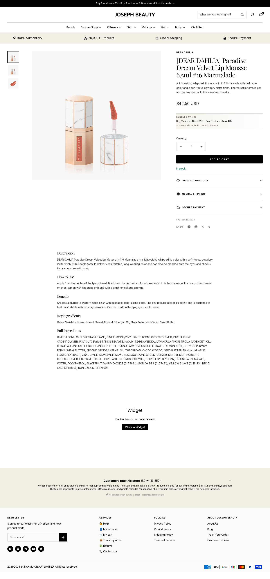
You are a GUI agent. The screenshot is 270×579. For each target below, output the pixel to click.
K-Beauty (113, 27)
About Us (212, 523)
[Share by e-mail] (208, 226)
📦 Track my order (110, 540)
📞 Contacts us (108, 551)
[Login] (253, 14)
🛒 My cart (105, 534)
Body (178, 27)
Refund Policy (162, 529)
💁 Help (104, 523)
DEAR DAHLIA (184, 52)
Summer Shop (89, 27)
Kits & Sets (197, 27)
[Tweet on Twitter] (202, 226)
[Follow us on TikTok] (41, 549)
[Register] (63, 537)
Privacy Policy (162, 523)
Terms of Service (164, 540)
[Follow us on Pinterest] (26, 549)
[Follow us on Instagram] (18, 549)
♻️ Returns (105, 545)
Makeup (147, 27)
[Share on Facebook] (189, 227)
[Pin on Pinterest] (196, 227)
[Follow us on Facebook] (10, 549)
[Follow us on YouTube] (33, 549)
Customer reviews (218, 540)
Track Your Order (217, 534)
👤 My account (108, 529)
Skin (130, 27)
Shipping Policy (163, 534)
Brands (70, 27)
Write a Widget (135, 427)
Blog (210, 529)
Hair (164, 27)
